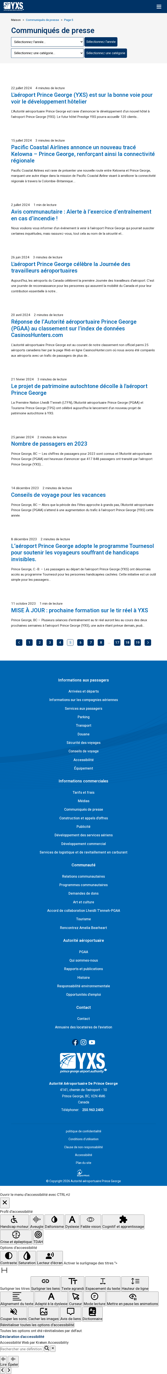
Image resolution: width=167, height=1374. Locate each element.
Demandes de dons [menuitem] (83, 893)
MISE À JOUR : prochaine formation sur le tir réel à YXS (79, 610)
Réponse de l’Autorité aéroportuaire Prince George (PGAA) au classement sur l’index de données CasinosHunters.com (74, 328)
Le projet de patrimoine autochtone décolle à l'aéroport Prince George (79, 389)
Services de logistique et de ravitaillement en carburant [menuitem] (83, 852)
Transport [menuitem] (83, 725)
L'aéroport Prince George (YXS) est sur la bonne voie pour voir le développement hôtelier (82, 98)
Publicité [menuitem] (83, 826)
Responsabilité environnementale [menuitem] (83, 986)
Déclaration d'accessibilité (22, 1336)
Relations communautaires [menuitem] (83, 876)
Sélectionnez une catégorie (105, 53)
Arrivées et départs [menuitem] (83, 691)
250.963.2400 (93, 1110)
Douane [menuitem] (84, 734)
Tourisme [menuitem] (83, 919)
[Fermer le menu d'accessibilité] (5, 1203)
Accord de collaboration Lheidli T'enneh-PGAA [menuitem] (83, 910)
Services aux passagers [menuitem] (83, 708)
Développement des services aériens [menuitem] (84, 835)
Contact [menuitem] (83, 1018)
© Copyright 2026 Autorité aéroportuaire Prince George (83, 1181)
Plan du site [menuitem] (83, 1163)
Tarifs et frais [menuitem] (83, 792)
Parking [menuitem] (84, 717)
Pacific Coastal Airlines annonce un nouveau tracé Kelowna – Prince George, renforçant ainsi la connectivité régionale (83, 154)
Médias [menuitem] (83, 801)
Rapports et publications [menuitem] (83, 969)
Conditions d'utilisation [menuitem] (83, 1139)
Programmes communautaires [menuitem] (83, 885)
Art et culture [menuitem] (83, 902)
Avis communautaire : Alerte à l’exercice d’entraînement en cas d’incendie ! (81, 215)
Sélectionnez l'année (101, 41)
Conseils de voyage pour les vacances (58, 495)
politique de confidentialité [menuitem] (83, 1131)
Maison (16, 20)
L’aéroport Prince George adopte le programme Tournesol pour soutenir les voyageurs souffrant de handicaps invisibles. (82, 553)
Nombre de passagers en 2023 (49, 444)
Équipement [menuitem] (83, 768)
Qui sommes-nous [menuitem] (83, 960)
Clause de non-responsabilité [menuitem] (83, 1147)
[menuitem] (83, 1172)
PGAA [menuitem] (83, 952)
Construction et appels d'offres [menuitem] (83, 818)
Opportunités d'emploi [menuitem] (83, 994)
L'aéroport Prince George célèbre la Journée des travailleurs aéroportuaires (70, 267)
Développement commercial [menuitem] (83, 844)
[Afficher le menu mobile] (159, 6)
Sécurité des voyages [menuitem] (83, 742)
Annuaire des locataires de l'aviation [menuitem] (83, 1027)
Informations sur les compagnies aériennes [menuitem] (83, 700)
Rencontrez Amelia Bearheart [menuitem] (83, 928)
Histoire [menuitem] (83, 977)
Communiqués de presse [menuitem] (83, 809)
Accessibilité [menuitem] (83, 760)
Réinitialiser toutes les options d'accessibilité (37, 1325)
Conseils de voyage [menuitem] (83, 751)
